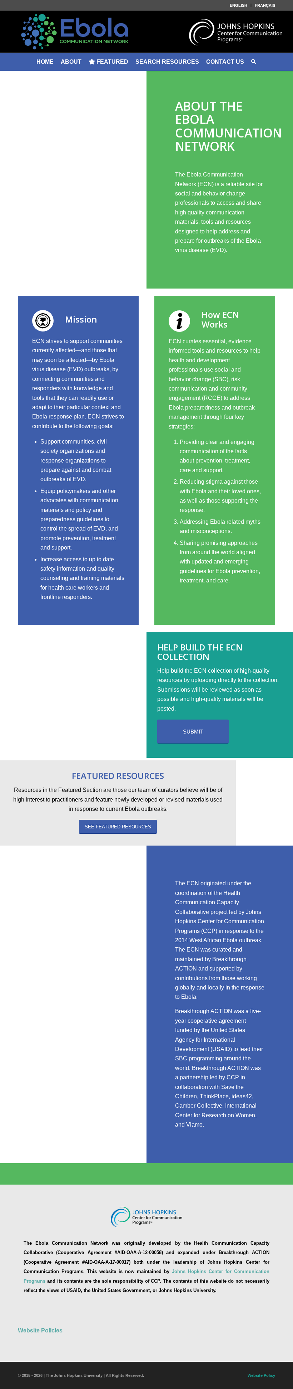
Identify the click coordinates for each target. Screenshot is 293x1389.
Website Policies (40, 1330)
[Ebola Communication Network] (146, 32)
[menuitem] (238, 5)
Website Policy (261, 1375)
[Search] (254, 62)
